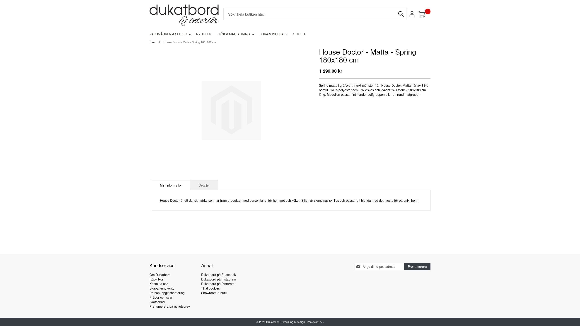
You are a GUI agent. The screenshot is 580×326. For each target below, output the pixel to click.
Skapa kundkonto (162, 288)
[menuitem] (169, 34)
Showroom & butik (214, 292)
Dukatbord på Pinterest (217, 283)
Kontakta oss (159, 283)
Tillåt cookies (210, 288)
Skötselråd (157, 302)
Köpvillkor (156, 279)
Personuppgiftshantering (167, 292)
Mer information (171, 185)
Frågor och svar (161, 297)
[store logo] (184, 15)
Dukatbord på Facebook (218, 274)
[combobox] (315, 14)
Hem (152, 42)
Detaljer (204, 185)
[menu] (290, 34)
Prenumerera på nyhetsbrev (170, 306)
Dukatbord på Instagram (218, 279)
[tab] (171, 185)
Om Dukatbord (160, 274)
